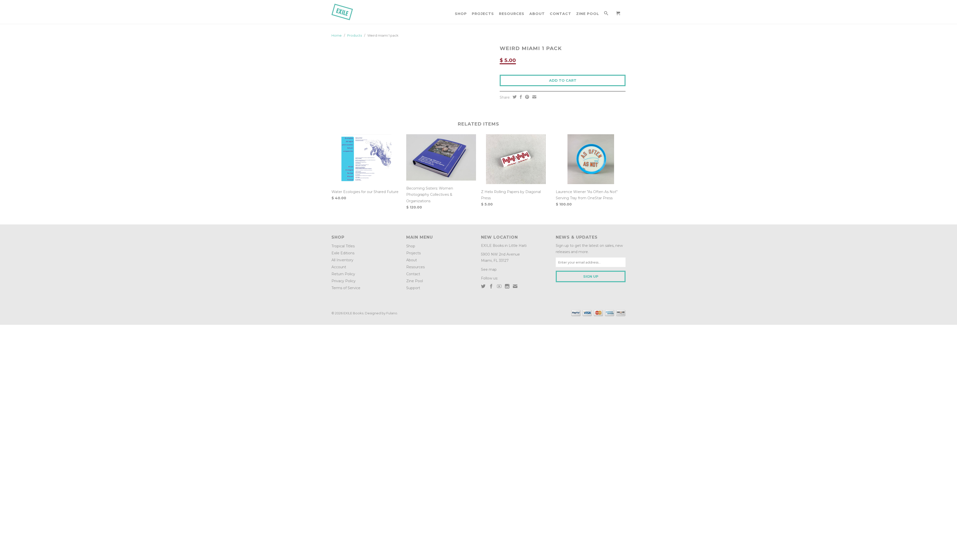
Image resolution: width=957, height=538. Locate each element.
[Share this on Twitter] (514, 97)
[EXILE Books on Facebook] (491, 286)
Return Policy (343, 274)
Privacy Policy (343, 281)
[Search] (606, 14)
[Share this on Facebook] (520, 97)
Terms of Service (345, 288)
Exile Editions (342, 253)
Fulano (391, 313)
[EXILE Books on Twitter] (483, 286)
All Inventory (342, 260)
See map (489, 269)
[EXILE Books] (347, 12)
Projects (483, 13)
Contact (560, 13)
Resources (511, 13)
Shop (461, 13)
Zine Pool (587, 13)
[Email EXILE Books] (515, 286)
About (537, 13)
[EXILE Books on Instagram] (507, 286)
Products (354, 35)
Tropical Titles (343, 246)
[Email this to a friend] (533, 97)
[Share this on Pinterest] (526, 97)
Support (413, 288)
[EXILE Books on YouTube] (499, 286)
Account (338, 267)
